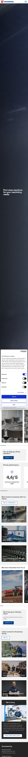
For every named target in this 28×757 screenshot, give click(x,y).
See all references (9, 502)
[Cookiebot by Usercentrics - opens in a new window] (20, 351)
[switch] (24, 378)
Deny (14, 404)
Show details (21, 392)
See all (5, 637)
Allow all (14, 396)
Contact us (8, 457)
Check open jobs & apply (12, 735)
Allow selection (14, 400)
